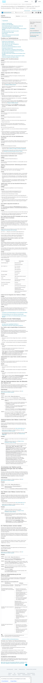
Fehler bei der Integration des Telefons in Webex (10, 57)
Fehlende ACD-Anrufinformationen (8, 41)
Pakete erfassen (4, 33)
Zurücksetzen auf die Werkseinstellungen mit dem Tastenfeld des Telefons (14, 312)
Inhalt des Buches (7, 12)
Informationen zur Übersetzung (37, 10)
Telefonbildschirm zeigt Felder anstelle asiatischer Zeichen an (12, 325)
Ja (31, 25)
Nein (35, 25)
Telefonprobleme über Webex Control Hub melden (10, 27)
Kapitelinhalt (5, 20)
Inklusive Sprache (27, 10)
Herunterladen (38, 12)
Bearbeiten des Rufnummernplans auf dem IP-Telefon (13, 151)
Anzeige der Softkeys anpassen (10, 84)
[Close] (29, 678)
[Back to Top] (26, 665)
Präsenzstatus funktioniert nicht (7, 48)
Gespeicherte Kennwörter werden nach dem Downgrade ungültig (13, 55)
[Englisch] (36, 12)
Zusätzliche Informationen (6, 36)
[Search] (15, 13)
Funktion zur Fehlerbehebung (7, 23)
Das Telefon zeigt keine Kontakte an (8, 52)
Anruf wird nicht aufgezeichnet (7, 45)
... (1, 4)
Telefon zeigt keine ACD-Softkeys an (8, 42)
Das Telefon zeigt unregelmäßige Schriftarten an (10, 324)
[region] (15, 680)
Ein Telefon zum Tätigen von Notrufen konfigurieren (17, 148)
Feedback (33, 28)
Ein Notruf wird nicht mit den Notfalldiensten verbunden (11, 46)
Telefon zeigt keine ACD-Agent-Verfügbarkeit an (10, 44)
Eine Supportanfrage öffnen (35, 32)
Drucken (40, 12)
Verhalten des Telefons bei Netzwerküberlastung (10, 639)
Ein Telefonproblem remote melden (8, 32)
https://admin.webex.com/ (20, 428)
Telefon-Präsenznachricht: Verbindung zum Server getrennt (12, 49)
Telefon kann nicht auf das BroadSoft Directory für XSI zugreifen (13, 50)
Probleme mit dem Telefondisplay (7, 24)
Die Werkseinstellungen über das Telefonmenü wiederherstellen (13, 314)
